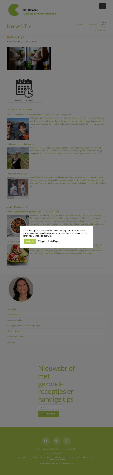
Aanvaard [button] (30, 241)
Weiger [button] (41, 241)
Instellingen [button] (53, 241)
